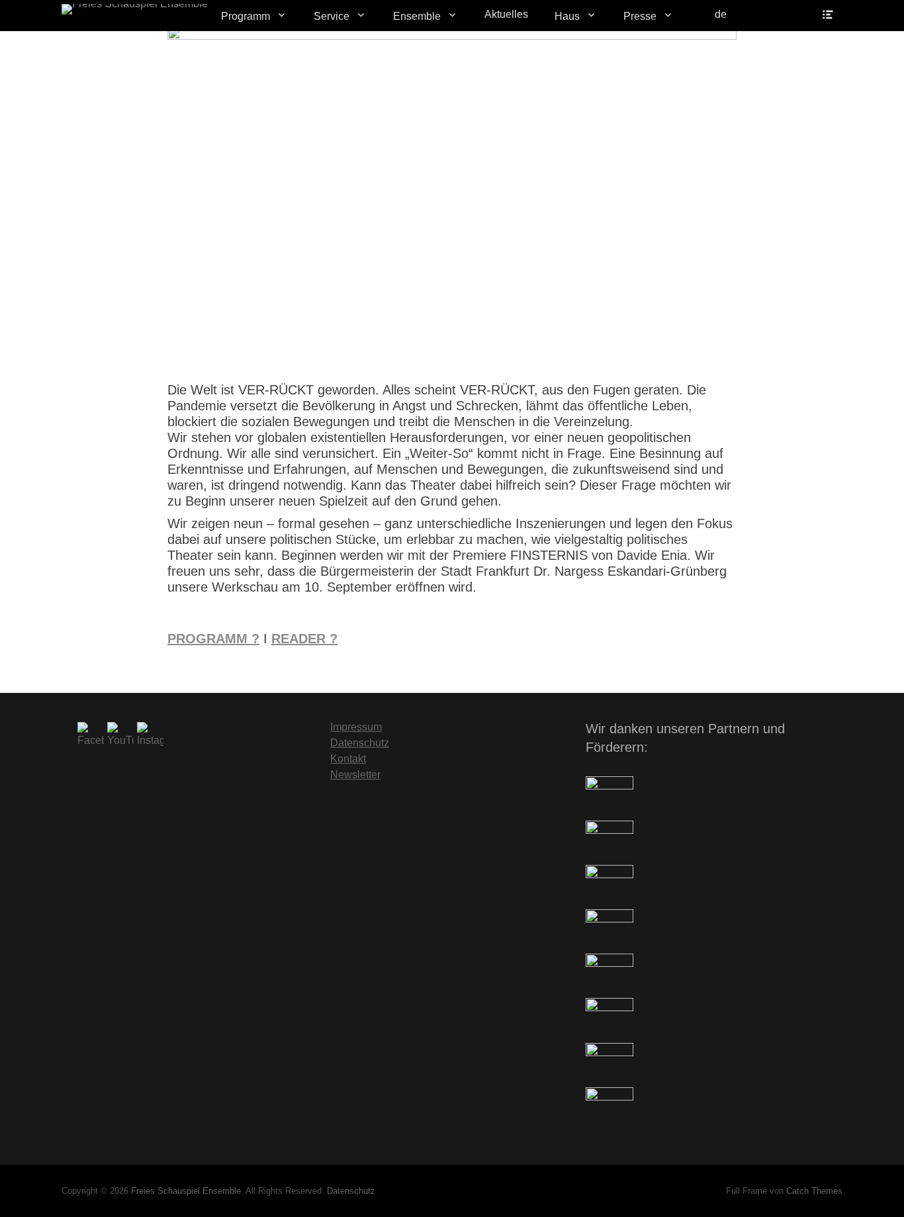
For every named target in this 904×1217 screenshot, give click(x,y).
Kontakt (348, 758)
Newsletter (355, 774)
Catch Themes (814, 1191)
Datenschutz (359, 742)
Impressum (356, 727)
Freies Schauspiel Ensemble (186, 1191)
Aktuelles (506, 14)
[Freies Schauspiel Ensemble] (135, 9)
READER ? (304, 638)
